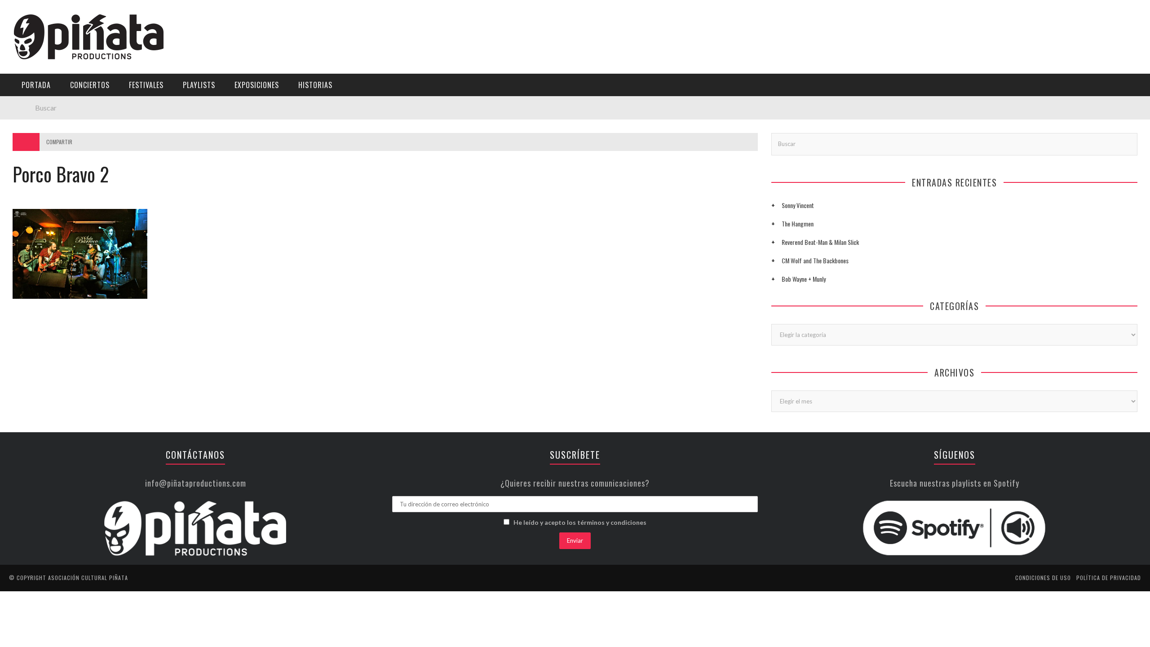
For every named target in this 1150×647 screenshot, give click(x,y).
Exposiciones (33, 133)
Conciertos (90, 85)
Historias (28, 151)
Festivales (29, 96)
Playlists (28, 115)
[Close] (13, 13)
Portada (26, 59)
